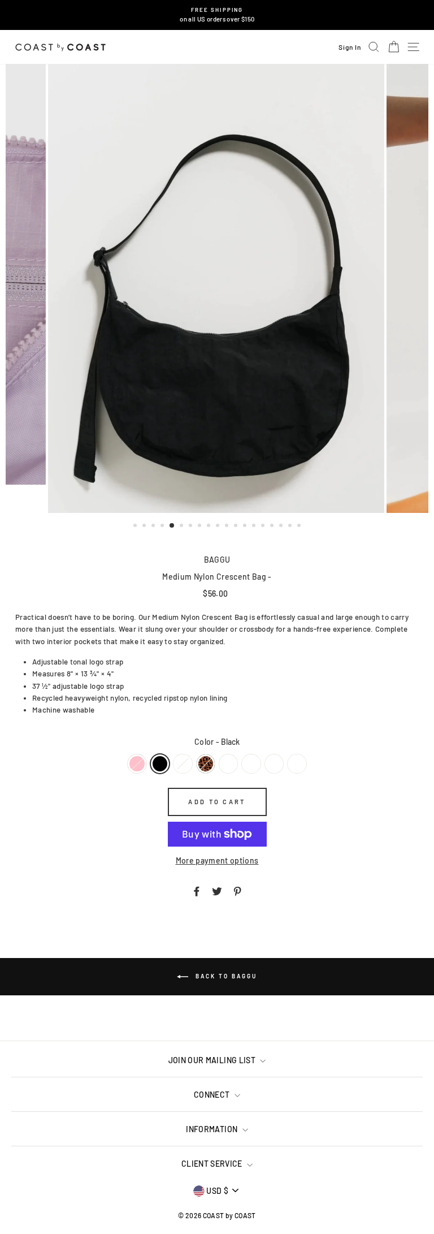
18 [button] (291, 526)
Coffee (228, 763)
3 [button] (154, 526)
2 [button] (145, 526)
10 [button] (219, 526)
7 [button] (191, 526)
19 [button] (300, 526)
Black (160, 763)
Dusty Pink (137, 763)
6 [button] (182, 526)
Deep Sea (297, 763)
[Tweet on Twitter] (217, 890)
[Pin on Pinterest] (237, 890)
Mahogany (182, 763)
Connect (213, 1094)
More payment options (217, 860)
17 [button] (282, 526)
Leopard (206, 763)
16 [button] (273, 526)
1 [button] (136, 526)
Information (212, 1129)
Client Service (212, 1163)
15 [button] (264, 526)
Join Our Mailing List (213, 1060)
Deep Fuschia (251, 763)
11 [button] (228, 526)
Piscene (274, 763)
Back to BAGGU (225, 976)
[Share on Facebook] (197, 890)
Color (217, 742)
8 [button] (200, 526)
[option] (217, 15)
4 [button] (163, 526)
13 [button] (246, 526)
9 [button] (209, 526)
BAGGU (217, 559)
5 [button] (172, 526)
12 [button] (237, 526)
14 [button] (255, 526)
